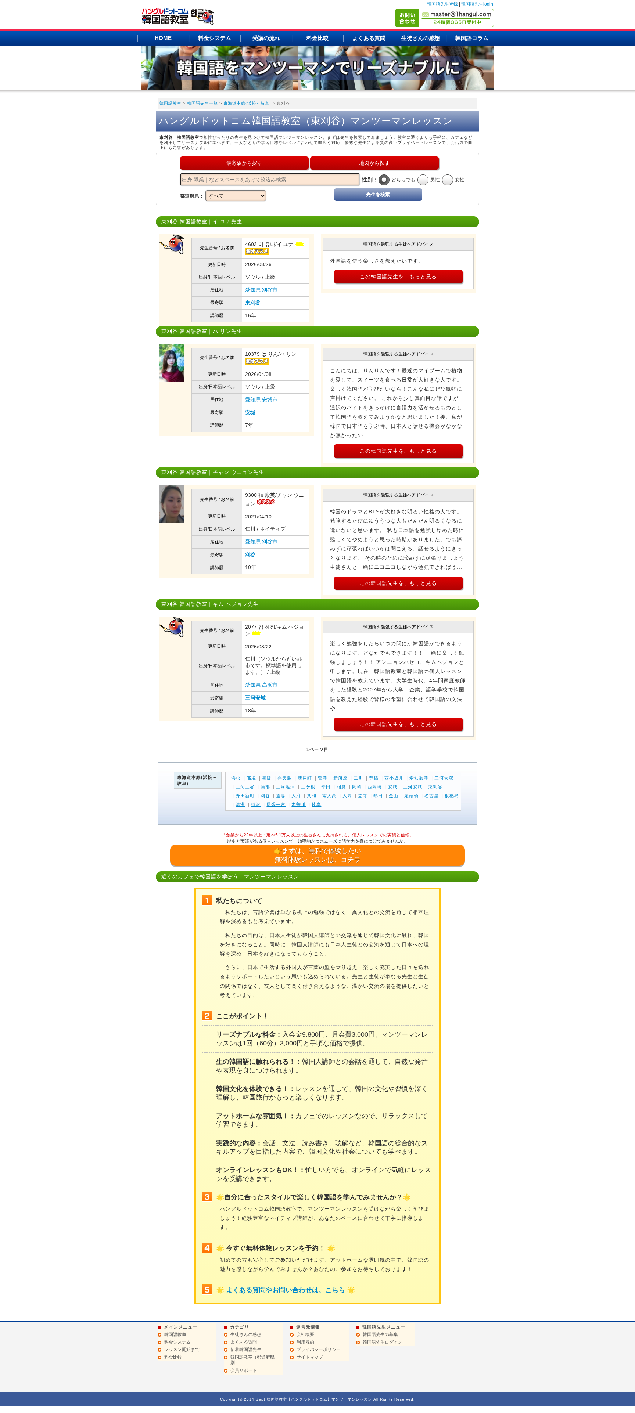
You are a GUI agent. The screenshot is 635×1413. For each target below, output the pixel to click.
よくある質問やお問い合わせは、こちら (285, 1290)
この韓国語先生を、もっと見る (398, 276)
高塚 (251, 778)
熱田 (378, 795)
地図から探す (374, 163)
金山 (393, 795)
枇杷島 (452, 795)
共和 (311, 795)
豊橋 (374, 778)
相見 (341, 786)
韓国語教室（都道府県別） (252, 1360)
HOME (163, 38)
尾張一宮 (276, 804)
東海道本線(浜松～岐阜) (247, 103)
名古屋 (431, 795)
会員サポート (243, 1370)
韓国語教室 (170, 103)
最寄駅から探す (244, 163)
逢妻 (281, 795)
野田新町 (245, 795)
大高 (347, 795)
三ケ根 (308, 786)
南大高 (329, 795)
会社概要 (305, 1334)
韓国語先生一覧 (202, 103)
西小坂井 (393, 778)
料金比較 (317, 38)
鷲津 (322, 778)
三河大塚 (443, 778)
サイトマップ (310, 1357)
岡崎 (357, 786)
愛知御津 (418, 778)
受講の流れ (266, 38)
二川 (358, 778)
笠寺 (362, 795)
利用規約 (305, 1342)
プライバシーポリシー (319, 1349)
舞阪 (267, 778)
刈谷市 (269, 290)
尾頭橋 (411, 795)
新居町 (305, 778)
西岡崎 (374, 786)
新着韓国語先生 (245, 1349)
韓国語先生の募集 (380, 1334)
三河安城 (255, 698)
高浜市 (269, 685)
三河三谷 (245, 786)
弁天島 (284, 778)
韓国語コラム (471, 38)
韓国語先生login (477, 4)
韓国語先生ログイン (382, 1342)
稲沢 (256, 804)
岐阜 (316, 804)
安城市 (269, 399)
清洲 (240, 804)
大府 (296, 795)
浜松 (236, 778)
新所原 (340, 778)
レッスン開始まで (182, 1349)
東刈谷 (253, 303)
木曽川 (298, 804)
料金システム (214, 38)
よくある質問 (368, 38)
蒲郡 (265, 786)
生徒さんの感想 (420, 38)
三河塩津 (285, 786)
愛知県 (253, 290)
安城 (250, 412)
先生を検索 (378, 194)
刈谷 (250, 554)
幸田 (326, 786)
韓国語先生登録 (442, 4)
